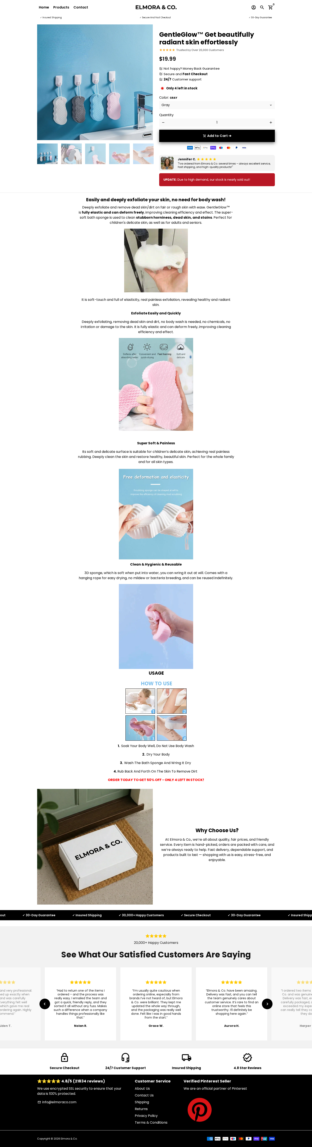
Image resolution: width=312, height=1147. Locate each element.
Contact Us (144, 1095)
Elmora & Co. (69, 1138)
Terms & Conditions (151, 1122)
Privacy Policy (146, 1115)
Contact (80, 7)
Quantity (166, 115)
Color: (168, 97)
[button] (44, 1004)
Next (147, 82)
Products (61, 7)
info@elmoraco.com (57, 1102)
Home (44, 7)
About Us (142, 1088)
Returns (141, 1108)
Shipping (142, 1102)
